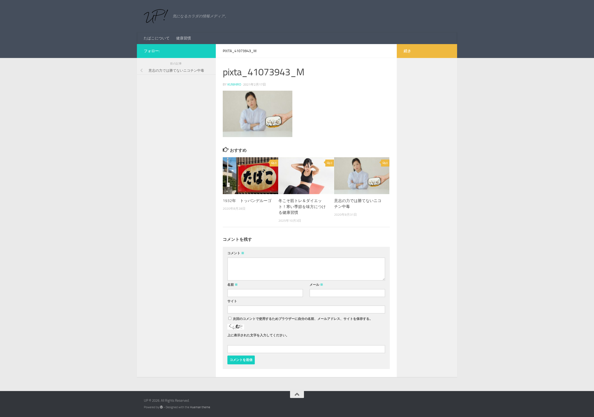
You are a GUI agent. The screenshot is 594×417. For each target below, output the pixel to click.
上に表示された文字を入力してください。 (258, 335)
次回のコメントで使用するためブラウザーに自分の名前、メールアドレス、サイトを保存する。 (303, 319)
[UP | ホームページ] (156, 16)
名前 (232, 285)
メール (316, 285)
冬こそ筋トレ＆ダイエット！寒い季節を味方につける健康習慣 (302, 206)
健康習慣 (183, 38)
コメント (235, 253)
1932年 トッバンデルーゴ (247, 200)
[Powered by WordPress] (161, 407)
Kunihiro (234, 85)
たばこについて (157, 38)
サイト (232, 301)
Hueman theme (200, 407)
